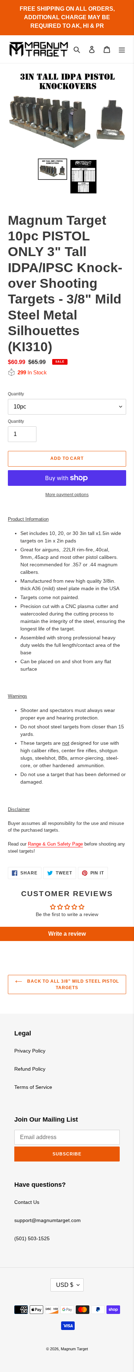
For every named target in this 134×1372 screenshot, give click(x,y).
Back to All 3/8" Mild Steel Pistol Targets (72, 984)
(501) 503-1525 (32, 1238)
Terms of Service (33, 1087)
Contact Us (26, 1202)
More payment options (67, 494)
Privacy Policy (29, 1051)
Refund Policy (29, 1069)
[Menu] (121, 49)
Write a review (67, 934)
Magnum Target (74, 1349)
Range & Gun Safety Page (55, 844)
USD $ (64, 1285)
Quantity (16, 393)
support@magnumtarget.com (47, 1220)
